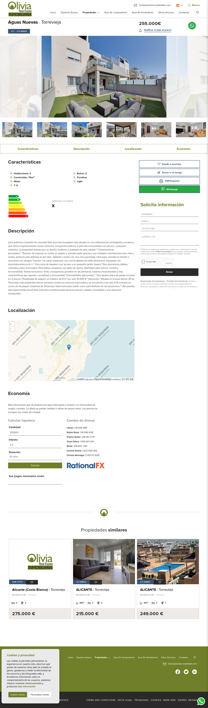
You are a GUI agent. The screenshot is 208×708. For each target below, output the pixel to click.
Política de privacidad (163, 252)
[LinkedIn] (194, 671)
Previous (26, 77)
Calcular (35, 465)
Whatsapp (172, 189)
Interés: (13, 439)
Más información (26, 686)
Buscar (196, 5)
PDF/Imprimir (172, 180)
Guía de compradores (115, 12)
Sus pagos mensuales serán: (26, 476)
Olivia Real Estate (20, 9)
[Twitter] (186, 671)
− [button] (11, 328)
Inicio (53, 12)
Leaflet (80, 379)
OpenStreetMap (102, 379)
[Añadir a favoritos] (32, 582)
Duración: (15, 452)
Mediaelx (194, 700)
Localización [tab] (133, 149)
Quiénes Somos (69, 12)
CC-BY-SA (127, 379)
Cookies (156, 700)
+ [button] (11, 324)
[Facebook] (177, 671)
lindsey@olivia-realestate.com (154, 5)
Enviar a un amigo (172, 172)
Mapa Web (169, 700)
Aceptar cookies (18, 694)
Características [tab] (28, 149)
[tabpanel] (40, 579)
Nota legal (125, 700)
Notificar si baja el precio (157, 30)
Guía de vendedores (142, 12)
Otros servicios (166, 12)
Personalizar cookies (40, 694)
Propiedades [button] (89, 12)
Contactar (184, 12)
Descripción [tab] (81, 149)
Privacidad (141, 700)
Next (197, 129)
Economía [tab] (183, 149)
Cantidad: (15, 427)
